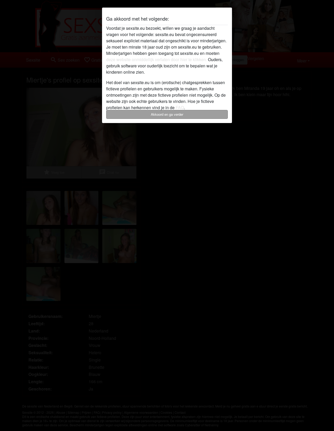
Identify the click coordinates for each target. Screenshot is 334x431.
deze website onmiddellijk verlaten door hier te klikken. (156, 59)
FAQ (180, 107)
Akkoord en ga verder (167, 114)
